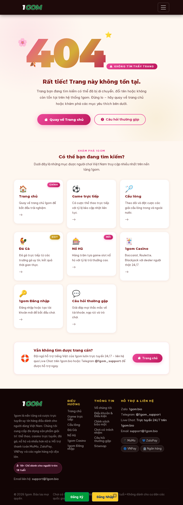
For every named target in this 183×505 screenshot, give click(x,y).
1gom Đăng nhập (75, 447)
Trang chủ (150, 358)
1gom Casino (76, 440)
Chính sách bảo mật (101, 423)
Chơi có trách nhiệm (103, 431)
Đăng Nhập (105, 497)
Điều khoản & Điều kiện (103, 415)
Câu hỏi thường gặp (122, 119)
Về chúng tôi (103, 407)
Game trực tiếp (75, 418)
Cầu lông (73, 424)
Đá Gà (72, 430)
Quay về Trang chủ (66, 120)
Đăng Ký (77, 497)
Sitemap (100, 446)
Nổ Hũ (71, 435)
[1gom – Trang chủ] (32, 7)
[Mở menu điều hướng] (163, 7)
